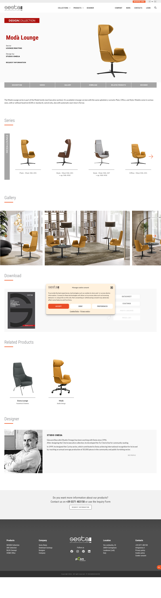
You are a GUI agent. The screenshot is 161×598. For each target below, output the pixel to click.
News (128, 8)
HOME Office (11, 553)
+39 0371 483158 (75, 501)
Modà (61, 401)
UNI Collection (12, 548)
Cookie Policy (74, 311)
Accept (59, 306)
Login (148, 8)
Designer (90, 8)
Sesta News (43, 545)
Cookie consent (140, 556)
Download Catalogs (45, 548)
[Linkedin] (89, 551)
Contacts (138, 8)
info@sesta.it (140, 548)
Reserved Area (139, 1)
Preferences (102, 306)
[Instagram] (77, 551)
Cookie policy (140, 553)
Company (118, 8)
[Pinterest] (83, 551)
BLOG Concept (12, 550)
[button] (112, 287)
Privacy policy (85, 311)
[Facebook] (71, 551)
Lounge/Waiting (14, 48)
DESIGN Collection (13, 545)
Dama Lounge (22, 401)
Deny (81, 306)
